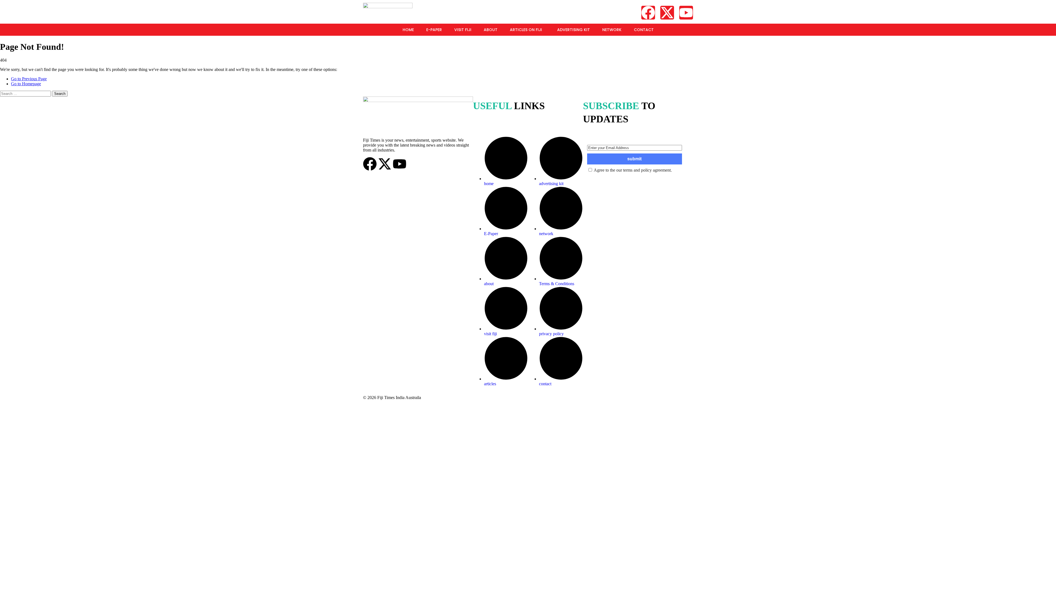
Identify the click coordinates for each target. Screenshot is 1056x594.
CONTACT (644, 29)
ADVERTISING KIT (573, 29)
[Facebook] (648, 13)
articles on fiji (526, 29)
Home (408, 29)
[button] (527, 29)
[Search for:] (26, 93)
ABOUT (490, 29)
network (612, 29)
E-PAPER (434, 29)
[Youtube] (686, 13)
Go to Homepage (26, 83)
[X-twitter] (667, 13)
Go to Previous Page (29, 78)
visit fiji (462, 29)
